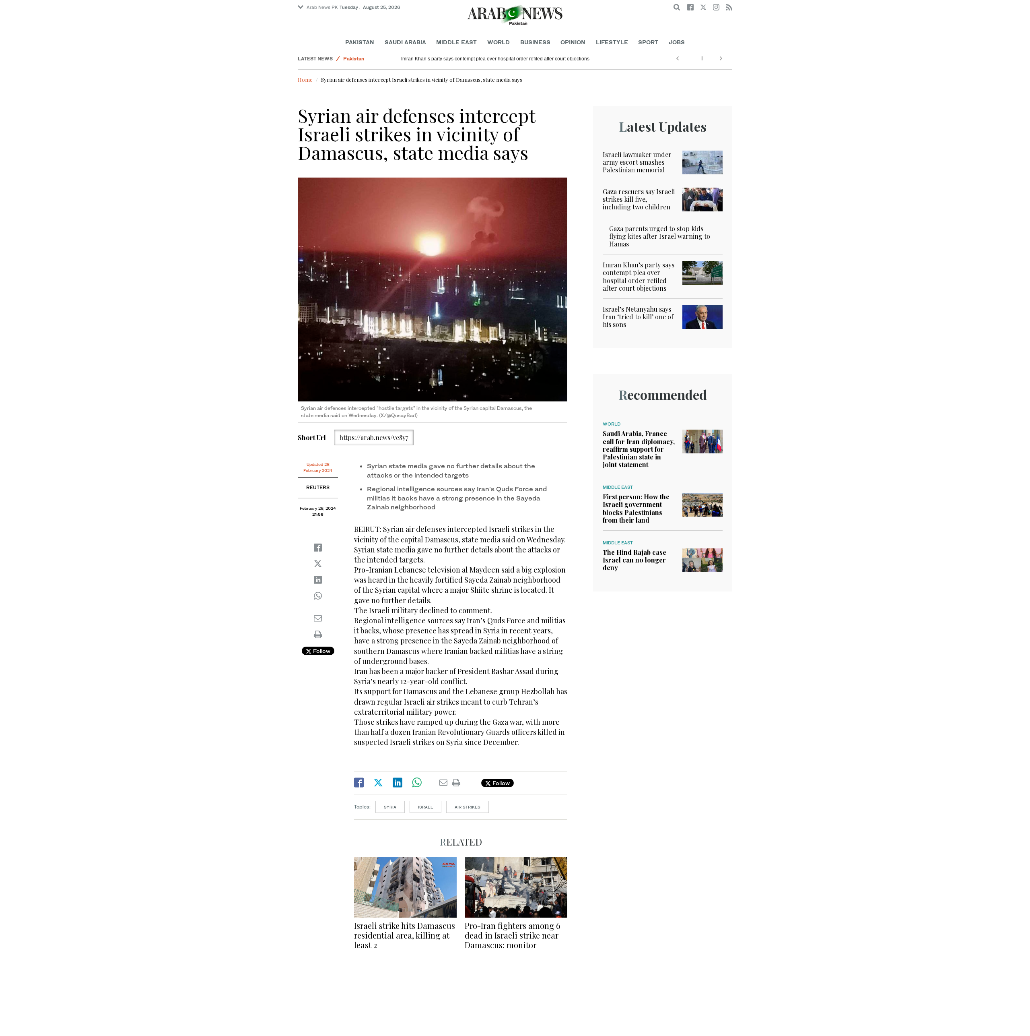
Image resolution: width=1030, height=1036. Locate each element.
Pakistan (359, 42)
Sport (648, 42)
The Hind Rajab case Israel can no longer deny (634, 560)
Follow (320, 650)
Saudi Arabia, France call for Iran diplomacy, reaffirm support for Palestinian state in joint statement (639, 449)
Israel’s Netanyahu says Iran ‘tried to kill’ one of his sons (638, 317)
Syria (390, 806)
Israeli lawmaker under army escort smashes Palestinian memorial (637, 162)
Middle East (456, 42)
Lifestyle (612, 42)
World (498, 42)
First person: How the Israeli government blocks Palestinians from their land (636, 508)
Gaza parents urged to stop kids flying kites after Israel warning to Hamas (659, 236)
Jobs (677, 42)
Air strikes (467, 806)
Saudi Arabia (405, 42)
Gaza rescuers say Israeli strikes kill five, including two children (639, 199)
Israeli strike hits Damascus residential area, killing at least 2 (404, 935)
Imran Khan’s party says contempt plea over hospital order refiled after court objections (495, 59)
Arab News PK (322, 7)
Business (535, 42)
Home (305, 79)
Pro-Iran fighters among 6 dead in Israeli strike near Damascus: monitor (512, 935)
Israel (425, 806)
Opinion (572, 42)
